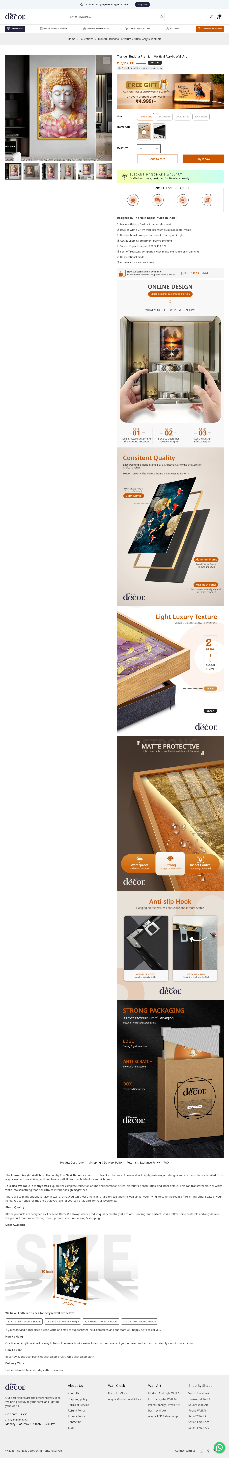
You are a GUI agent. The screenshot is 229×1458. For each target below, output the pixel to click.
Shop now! (130, 4)
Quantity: (122, 147)
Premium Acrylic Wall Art (164, 1405)
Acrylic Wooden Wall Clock (124, 1399)
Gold (146, 138)
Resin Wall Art (157, 1410)
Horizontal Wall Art (200, 1399)
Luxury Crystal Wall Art (162, 1399)
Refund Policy (76, 1410)
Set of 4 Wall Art (198, 1427)
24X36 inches (202, 117)
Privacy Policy (76, 1416)
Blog (71, 1427)
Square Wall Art (198, 1405)
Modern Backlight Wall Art (165, 1393)
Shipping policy (77, 1399)
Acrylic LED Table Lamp (163, 1416)
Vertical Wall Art (198, 1393)
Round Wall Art (197, 1410)
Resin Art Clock (117, 1393)
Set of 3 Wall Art (198, 1422)
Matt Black (160, 138)
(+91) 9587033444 (194, 273)
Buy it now (203, 159)
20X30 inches (183, 117)
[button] (218, 17)
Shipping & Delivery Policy (106, 1162)
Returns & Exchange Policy (143, 1162)
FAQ (166, 1162)
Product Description (72, 1162)
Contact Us (74, 1422)
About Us (73, 1393)
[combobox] (114, 17)
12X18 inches (146, 117)
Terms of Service (78, 1405)
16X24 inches (165, 117)
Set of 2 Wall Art (198, 1416)
